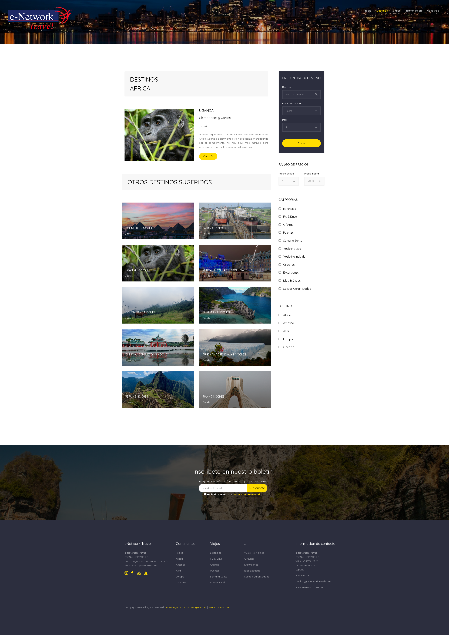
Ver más (208, 156)
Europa (180, 576)
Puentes (214, 570)
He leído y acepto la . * (234, 494)
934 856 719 (302, 575)
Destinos (382, 10)
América (181, 564)
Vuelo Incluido (218, 582)
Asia (178, 570)
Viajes (397, 10)
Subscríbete (257, 488)
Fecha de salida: (291, 103)
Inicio (367, 10)
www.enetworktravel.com (310, 587)
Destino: (286, 87)
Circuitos (249, 558)
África (179, 558)
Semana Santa (218, 576)
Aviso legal (172, 607)
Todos (179, 552)
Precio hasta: (311, 173)
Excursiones (251, 564)
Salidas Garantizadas (256, 576)
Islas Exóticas (252, 570)
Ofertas (214, 564)
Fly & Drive (216, 558)
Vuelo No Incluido (254, 552)
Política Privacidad (219, 607)
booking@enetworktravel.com (313, 581)
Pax (284, 119)
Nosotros (433, 10)
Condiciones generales (193, 607)
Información (414, 10)
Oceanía (181, 582)
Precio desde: (286, 173)
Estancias (215, 552)
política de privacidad (246, 494)
